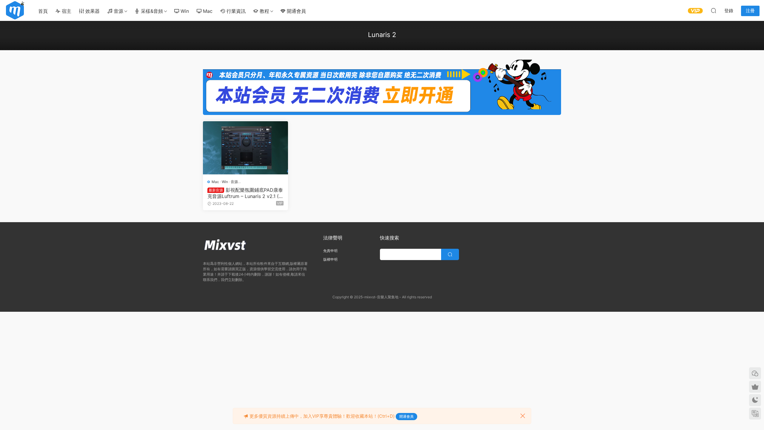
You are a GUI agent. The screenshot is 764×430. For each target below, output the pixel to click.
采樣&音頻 (151, 11)
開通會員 (295, 11)
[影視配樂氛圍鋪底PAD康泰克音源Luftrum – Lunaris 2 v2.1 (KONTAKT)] (245, 148)
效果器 (92, 11)
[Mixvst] (14, 10)
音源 (117, 11)
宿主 (65, 11)
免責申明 (330, 250)
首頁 (43, 11)
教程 (263, 11)
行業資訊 (235, 11)
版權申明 (330, 259)
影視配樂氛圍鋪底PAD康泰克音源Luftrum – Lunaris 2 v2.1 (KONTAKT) (245, 193)
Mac (206, 11)
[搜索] (714, 10)
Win (184, 11)
